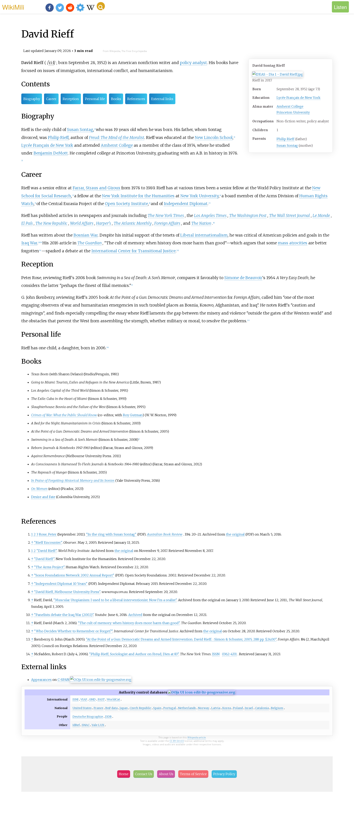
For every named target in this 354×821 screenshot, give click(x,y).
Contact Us (143, 774)
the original (235, 534)
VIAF (84, 699)
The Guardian (89, 242)
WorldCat (113, 699)
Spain (157, 708)
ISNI (75, 699)
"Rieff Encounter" (48, 542)
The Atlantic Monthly (133, 223)
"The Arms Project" (49, 567)
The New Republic (51, 223)
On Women (39, 489)
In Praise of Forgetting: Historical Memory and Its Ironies (73, 480)
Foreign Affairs (167, 223)
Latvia (215, 708)
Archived (135, 615)
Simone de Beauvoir (243, 277)
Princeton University (293, 112)
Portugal (169, 708)
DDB (108, 716)
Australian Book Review (164, 534)
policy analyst (193, 62)
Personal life (95, 99)
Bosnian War (86, 235)
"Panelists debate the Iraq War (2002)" (63, 615)
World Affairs (81, 223)
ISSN (216, 654)
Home (123, 774)
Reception (71, 99)
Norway (203, 708)
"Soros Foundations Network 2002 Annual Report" (74, 575)
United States (82, 708)
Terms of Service (193, 774)
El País (27, 223)
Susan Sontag (287, 145)
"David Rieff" (46, 551)
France (98, 708)
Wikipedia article (196, 737)
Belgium (277, 708)
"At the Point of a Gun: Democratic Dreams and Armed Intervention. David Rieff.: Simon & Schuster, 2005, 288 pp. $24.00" (181, 639)
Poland (238, 708)
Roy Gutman (133, 415)
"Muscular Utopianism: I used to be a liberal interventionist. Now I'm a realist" (115, 600)
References (136, 99)
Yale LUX (98, 725)
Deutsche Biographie (88, 716)
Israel (249, 708)
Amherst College (290, 106)
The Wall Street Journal (289, 215)
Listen (340, 6)
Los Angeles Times (210, 215)
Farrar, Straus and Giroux (96, 187)
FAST (101, 699)
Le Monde (321, 215)
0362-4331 (229, 654)
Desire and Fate (43, 497)
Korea (226, 708)
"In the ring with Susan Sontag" (111, 534)
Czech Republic (140, 708)
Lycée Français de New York (298, 98)
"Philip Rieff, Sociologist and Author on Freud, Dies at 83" (134, 654)
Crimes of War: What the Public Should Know (64, 415)
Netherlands (187, 708)
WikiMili (13, 6)
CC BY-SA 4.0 (177, 741)
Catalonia (262, 708)
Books (116, 99)
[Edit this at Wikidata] (100, 680)
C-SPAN (63, 680)
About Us (166, 774)
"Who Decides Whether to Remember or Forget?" (73, 631)
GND (92, 699)
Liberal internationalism (204, 235)
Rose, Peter (48, 534)
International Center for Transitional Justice (133, 250)
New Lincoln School (214, 137)
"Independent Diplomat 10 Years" (60, 584)
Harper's (103, 223)
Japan (124, 708)
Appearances (41, 680)
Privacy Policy (224, 774)
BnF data (111, 708)
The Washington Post (248, 215)
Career (51, 99)
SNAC (86, 725)
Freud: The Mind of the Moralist (116, 137)
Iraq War (29, 242)
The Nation (201, 223)
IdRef (76, 725)
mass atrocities (292, 242)
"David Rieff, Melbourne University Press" (67, 592)
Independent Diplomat (186, 203)
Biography (31, 99)
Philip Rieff (285, 139)
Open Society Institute (126, 203)
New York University (199, 195)
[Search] (101, 6)
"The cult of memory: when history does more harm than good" (129, 623)
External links (162, 99)
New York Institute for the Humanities (138, 195)
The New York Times (166, 215)
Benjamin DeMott (51, 153)
